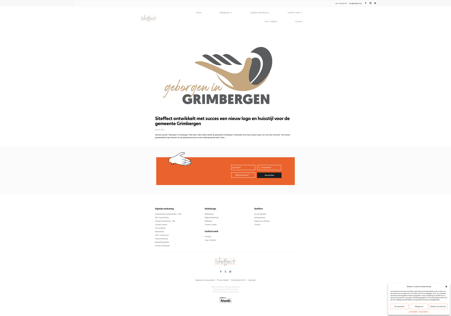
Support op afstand (262, 221)
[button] (446, 286)
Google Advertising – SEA (165, 221)
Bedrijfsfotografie (162, 242)
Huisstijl (208, 236)
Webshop (208, 221)
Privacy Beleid (222, 280)
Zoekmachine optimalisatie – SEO (168, 214)
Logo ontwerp (210, 240)
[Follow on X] (225, 272)
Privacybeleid (423, 312)
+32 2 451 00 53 (341, 3)
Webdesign (224, 12)
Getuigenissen (259, 217)
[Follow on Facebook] (366, 3)
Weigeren (419, 306)
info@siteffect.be (355, 3)
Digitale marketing (258, 12)
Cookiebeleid (413, 312)
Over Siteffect (271, 21)
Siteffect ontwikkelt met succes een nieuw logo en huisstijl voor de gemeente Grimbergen (222, 121)
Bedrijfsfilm (159, 231)
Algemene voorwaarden (204, 280)
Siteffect (258, 208)
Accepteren (399, 306)
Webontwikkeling (211, 217)
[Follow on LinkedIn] (375, 3)
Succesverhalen (260, 214)
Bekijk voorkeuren (438, 306)
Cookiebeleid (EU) (238, 280)
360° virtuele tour (162, 235)
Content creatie (161, 224)
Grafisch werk (294, 12)
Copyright (252, 280)
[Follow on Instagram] (370, 3)
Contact (298, 21)
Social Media (160, 228)
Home (198, 12)
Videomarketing (161, 238)
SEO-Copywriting (162, 217)
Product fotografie (162, 246)
